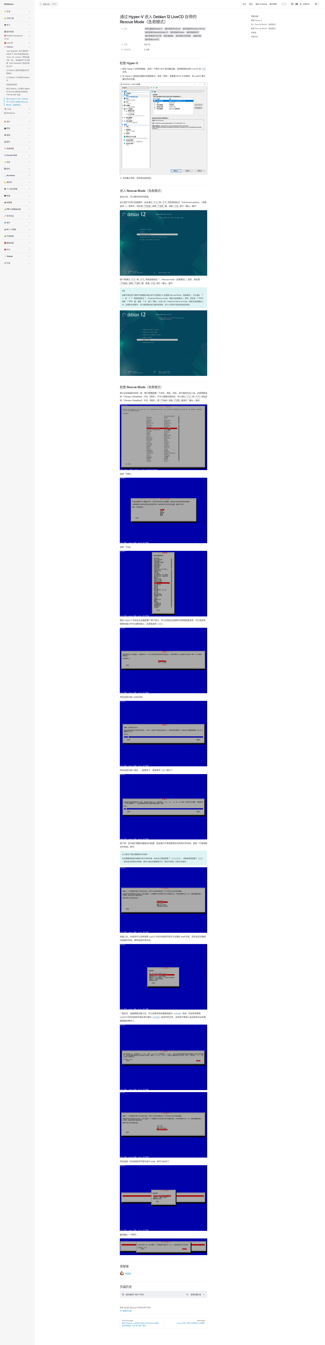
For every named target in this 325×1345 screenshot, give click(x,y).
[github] (292, 4)
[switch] (284, 4)
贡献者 (253, 32)
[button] (17, 11)
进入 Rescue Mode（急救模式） (264, 24)
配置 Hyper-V (256, 20)
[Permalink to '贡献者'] (118, 1266)
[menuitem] (316, 4)
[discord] (296, 4)
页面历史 (254, 36)
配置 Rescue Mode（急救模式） (264, 28)
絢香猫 (128, 1273)
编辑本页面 (127, 1311)
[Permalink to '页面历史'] (118, 1287)
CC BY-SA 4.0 (130, 1307)
